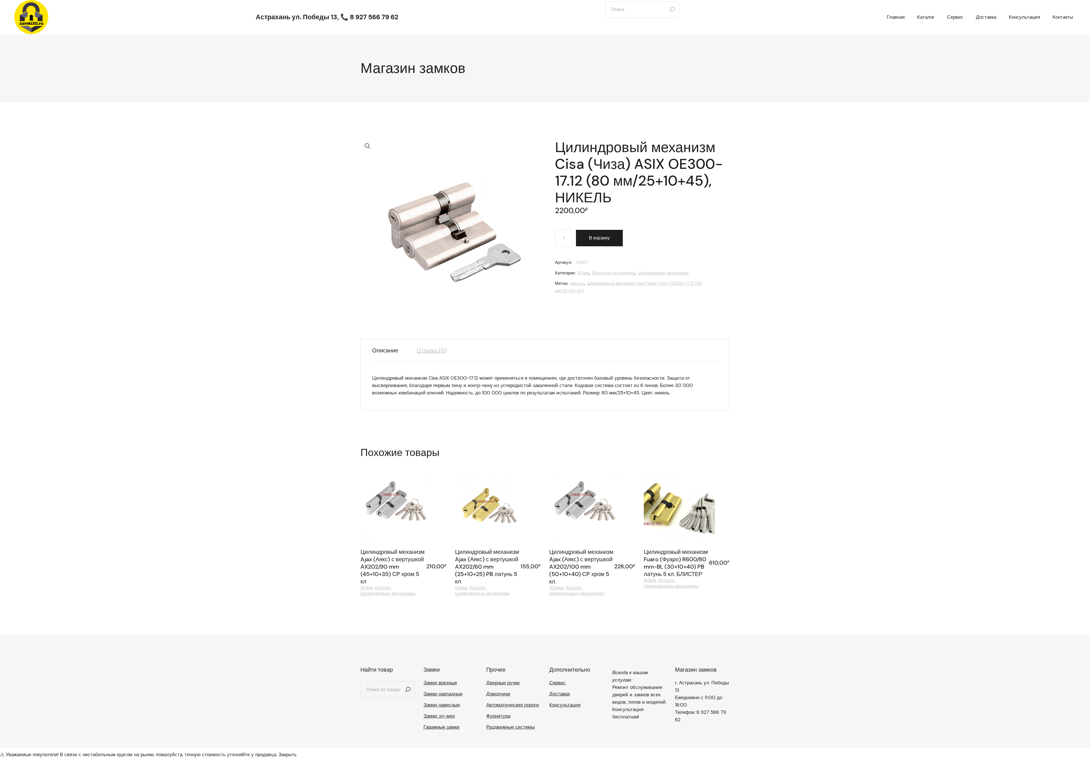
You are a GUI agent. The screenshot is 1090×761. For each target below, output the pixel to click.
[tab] (389, 350)
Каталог (383, 588)
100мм (556, 588)
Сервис (557, 683)
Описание (385, 350)
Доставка (559, 694)
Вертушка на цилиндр (613, 273)
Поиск (408, 690)
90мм (366, 588)
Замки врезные (440, 683)
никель (577, 283)
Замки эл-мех (439, 716)
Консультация (564, 705)
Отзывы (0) (432, 350)
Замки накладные (443, 694)
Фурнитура (498, 716)
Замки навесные (442, 705)
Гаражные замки (442, 727)
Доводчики (498, 694)
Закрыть (287, 754)
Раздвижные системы (510, 727)
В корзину (599, 238)
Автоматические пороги (512, 705)
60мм (461, 588)
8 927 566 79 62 (374, 17)
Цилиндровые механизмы (663, 273)
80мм (583, 273)
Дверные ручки (503, 683)
